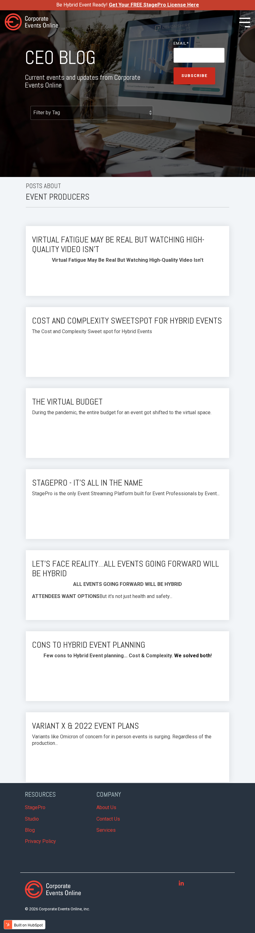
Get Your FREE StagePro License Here (154, 5)
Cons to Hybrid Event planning (88, 644)
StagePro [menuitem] (35, 807)
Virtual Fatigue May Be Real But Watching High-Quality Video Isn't (118, 244)
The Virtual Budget (67, 401)
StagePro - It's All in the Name (87, 482)
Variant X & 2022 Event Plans (85, 725)
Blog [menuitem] (30, 830)
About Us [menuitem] (106, 807)
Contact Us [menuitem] (108, 819)
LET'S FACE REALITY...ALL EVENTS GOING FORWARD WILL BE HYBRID (125, 568)
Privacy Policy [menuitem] (40, 841)
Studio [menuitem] (32, 819)
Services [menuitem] (106, 830)
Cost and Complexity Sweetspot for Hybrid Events (127, 320)
